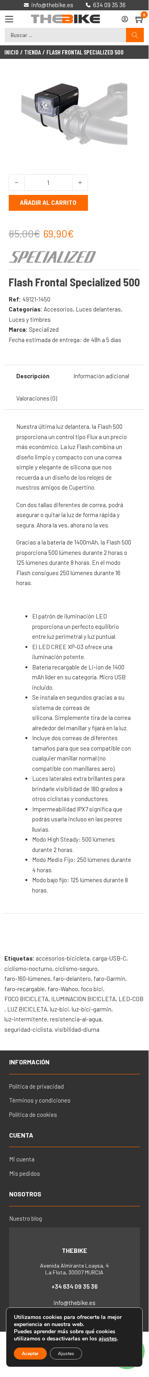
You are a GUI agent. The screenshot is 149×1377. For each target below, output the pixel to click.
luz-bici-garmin (91, 1009)
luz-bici (59, 1009)
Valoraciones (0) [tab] (36, 398)
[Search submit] (135, 35)
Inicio (11, 52)
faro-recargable (24, 988)
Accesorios (58, 309)
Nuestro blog (25, 1218)
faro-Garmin (109, 978)
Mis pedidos (24, 1173)
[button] (129, 81)
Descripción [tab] (33, 375)
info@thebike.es (74, 1302)
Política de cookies (33, 1114)
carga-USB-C (109, 958)
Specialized (44, 329)
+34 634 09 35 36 (74, 1286)
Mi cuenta (21, 1159)
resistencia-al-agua (75, 1019)
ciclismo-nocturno (28, 968)
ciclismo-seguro (76, 968)
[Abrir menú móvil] (9, 19)
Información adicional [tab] (101, 375)
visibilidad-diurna (77, 1029)
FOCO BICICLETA (26, 998)
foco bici (92, 988)
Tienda (32, 52)
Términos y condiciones (40, 1100)
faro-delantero (72, 978)
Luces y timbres (30, 319)
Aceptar (30, 1353)
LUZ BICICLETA (27, 1009)
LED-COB (130, 998)
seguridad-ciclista (28, 1029)
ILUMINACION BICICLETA (83, 998)
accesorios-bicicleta (63, 958)
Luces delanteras (98, 309)
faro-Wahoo (63, 988)
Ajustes (66, 1353)
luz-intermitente (25, 1019)
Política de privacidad (36, 1086)
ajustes (108, 1338)
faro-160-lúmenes (27, 978)
